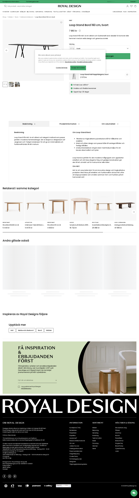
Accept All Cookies (78, 68)
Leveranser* (73, 438)
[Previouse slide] (6, 50)
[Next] (134, 212)
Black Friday (119, 446)
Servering (95, 433)
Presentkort (73, 433)
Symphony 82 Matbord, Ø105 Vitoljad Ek (81, 225)
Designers (73, 461)
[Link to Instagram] (9, 476)
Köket (94, 440)
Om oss (72, 443)
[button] (133, 1)
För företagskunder (76, 459)
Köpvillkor (72, 435)
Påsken (117, 430)
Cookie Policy (74, 456)
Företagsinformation (76, 448)
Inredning (95, 435)
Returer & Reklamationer (77, 440)
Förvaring (95, 443)
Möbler (94, 427)
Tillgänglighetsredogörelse (78, 464)
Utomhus (118, 433)
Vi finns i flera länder (9, 435)
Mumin (117, 435)
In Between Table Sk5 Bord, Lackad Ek (36, 225)
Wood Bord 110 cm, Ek (54, 225)
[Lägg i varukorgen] (127, 75)
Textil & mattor (97, 438)
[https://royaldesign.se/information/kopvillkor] (63, 486)
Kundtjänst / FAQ (75, 427)
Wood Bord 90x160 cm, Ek (11, 225)
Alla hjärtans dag (121, 427)
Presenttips (118, 438)
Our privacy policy (70, 62)
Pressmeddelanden (76, 451)
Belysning (95, 430)
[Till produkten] (99, 75)
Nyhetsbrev (73, 430)
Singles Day (119, 443)
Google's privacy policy (84, 62)
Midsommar (119, 440)
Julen (117, 451)
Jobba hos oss (74, 446)
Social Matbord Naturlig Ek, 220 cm (103, 225)
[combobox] (133, 1)
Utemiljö (95, 446)
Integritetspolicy (75, 453)
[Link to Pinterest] (15, 476)
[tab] (29, 124)
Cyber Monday (120, 448)
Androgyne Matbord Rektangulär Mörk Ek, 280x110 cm (125, 225)
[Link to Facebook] (4, 476)
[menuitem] (6, 11)
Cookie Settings (61, 68)
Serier (94, 448)
